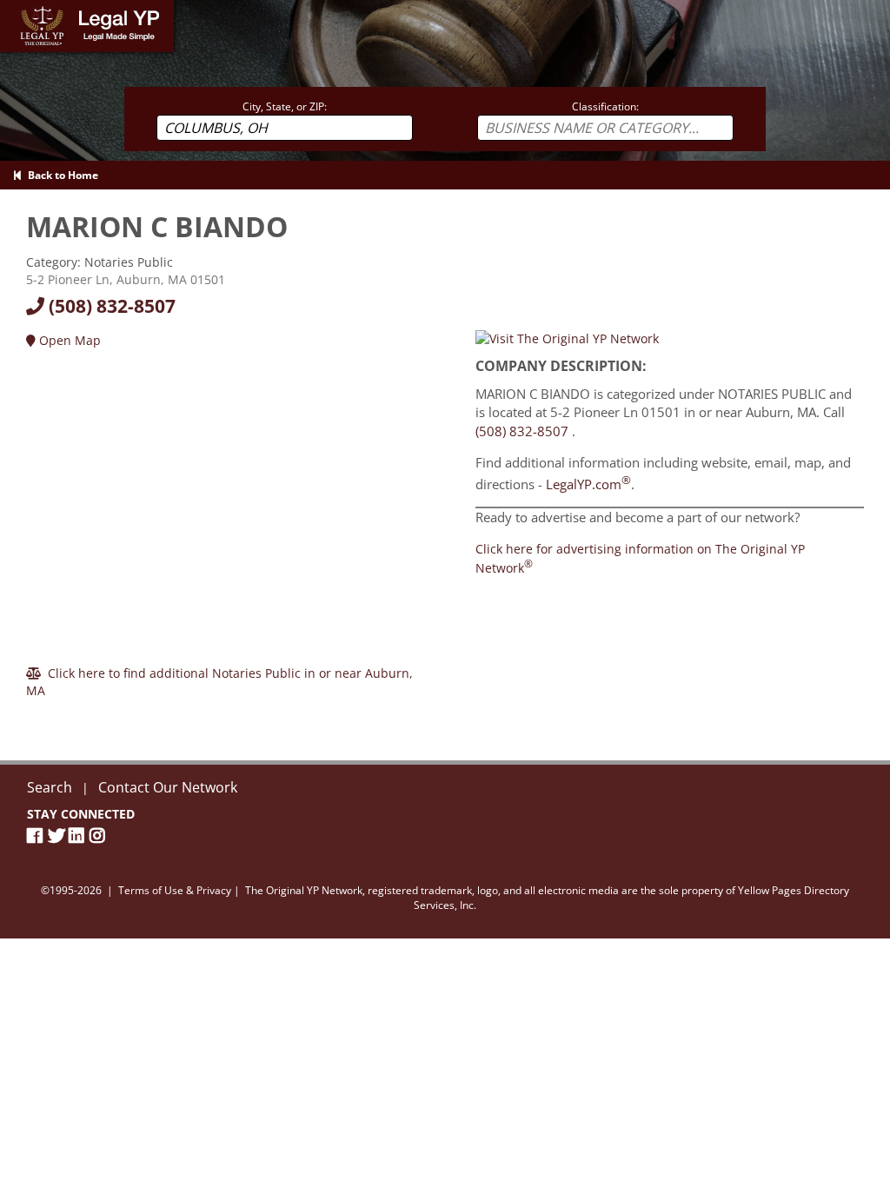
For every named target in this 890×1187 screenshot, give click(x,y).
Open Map (68, 340)
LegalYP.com (588, 484)
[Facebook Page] (37, 835)
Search (49, 787)
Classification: (605, 106)
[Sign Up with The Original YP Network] (567, 337)
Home (17, 8)
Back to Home (60, 175)
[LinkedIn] (79, 835)
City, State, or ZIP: (284, 106)
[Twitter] (58, 835)
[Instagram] (100, 835)
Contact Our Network (167, 787)
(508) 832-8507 (110, 306)
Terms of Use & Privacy (174, 890)
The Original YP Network (303, 890)
